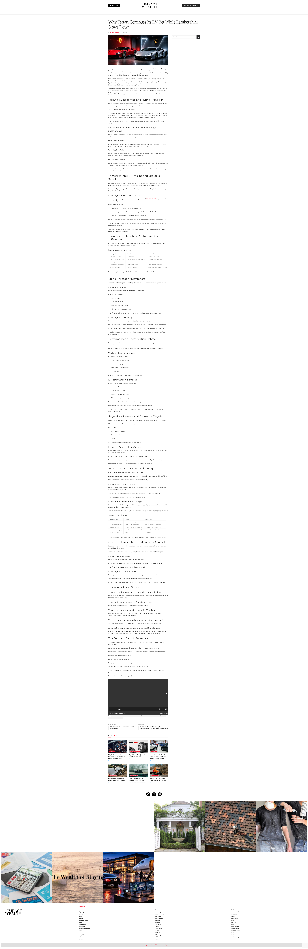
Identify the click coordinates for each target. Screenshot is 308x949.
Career (80, 916)
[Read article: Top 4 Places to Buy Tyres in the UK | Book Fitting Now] (138, 746)
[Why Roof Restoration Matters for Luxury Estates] (230, 826)
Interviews (157, 920)
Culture (80, 922)
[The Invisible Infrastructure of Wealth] (128, 877)
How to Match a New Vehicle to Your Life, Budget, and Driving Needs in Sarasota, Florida (158, 756)
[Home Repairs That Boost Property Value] (281, 826)
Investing (133, 13)
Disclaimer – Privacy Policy (160, 945)
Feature (81, 939)
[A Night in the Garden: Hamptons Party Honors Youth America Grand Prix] (179, 826)
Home (109, 17)
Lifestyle (113, 13)
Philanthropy (158, 935)
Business (81, 914)
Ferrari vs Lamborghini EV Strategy (136, 715)
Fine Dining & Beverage (161, 912)
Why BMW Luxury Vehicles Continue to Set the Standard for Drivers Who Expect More (116, 756)
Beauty (80, 910)
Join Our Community (191, 5)
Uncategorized (235, 928)
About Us (192, 13)
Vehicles (119, 17)
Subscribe (115, 5)
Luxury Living (158, 928)
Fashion (81, 937)
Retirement (234, 914)
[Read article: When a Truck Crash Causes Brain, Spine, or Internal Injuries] (159, 770)
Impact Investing (159, 916)
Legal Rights (113, 775)
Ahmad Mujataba (114, 32)
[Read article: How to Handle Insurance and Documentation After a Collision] (117, 770)
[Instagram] (154, 794)
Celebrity (81, 918)
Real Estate (234, 910)
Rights (233, 916)
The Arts (233, 922)
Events (80, 930)
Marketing (157, 930)
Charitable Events (83, 920)
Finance (157, 910)
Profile (156, 939)
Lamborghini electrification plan (156, 715)
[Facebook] (148, 794)
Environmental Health (84, 928)
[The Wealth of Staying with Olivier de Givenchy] (77, 877)
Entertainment (82, 924)
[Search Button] (180, 6)
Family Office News (148, 13)
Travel (123, 13)
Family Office (82, 935)
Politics (157, 937)
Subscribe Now (180, 13)
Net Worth (157, 932)
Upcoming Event (235, 930)
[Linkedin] (160, 794)
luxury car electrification (115, 718)
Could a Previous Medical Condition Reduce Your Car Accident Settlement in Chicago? (137, 780)
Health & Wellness (159, 914)
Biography (81, 912)
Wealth (233, 935)
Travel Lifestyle (235, 926)
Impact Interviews (164, 13)
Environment (82, 926)
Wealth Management (236, 937)
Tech (232, 920)
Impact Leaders (159, 918)
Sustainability (234, 918)
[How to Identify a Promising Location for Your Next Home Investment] (26, 877)
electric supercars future (118, 715)
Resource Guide (134, 751)
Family (80, 932)
